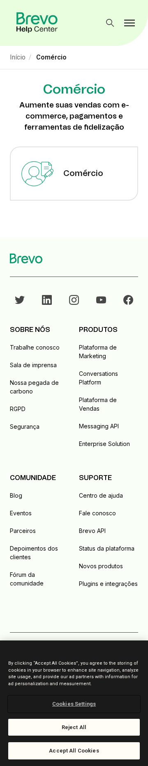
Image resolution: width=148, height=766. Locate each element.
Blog (16, 495)
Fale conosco (97, 513)
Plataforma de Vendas (98, 404)
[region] (74, 703)
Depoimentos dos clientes (34, 552)
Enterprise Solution (104, 443)
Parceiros (23, 530)
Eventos (21, 513)
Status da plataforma (106, 548)
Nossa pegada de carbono (34, 387)
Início (17, 57)
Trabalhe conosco (35, 347)
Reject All (74, 727)
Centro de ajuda (101, 495)
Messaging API (99, 426)
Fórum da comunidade (27, 579)
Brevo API (92, 530)
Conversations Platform (98, 378)
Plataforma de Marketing (98, 351)
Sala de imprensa (33, 364)
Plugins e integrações (108, 583)
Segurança (24, 426)
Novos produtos (101, 565)
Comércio (51, 57)
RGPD (17, 408)
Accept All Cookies (74, 751)
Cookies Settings (74, 704)
